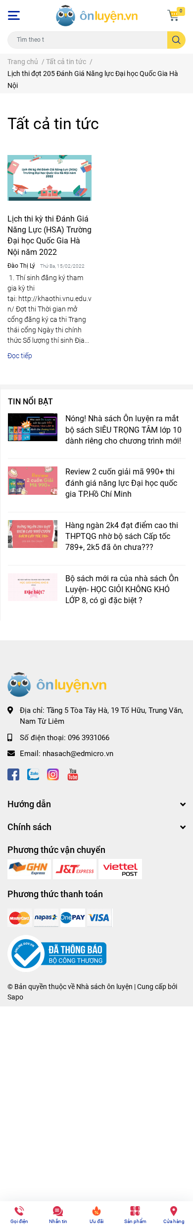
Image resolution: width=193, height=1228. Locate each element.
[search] (176, 40)
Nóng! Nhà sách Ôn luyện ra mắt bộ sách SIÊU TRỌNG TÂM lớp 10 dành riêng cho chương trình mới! (123, 430)
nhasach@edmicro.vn (78, 753)
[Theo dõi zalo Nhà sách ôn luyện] (33, 774)
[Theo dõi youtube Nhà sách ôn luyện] (73, 774)
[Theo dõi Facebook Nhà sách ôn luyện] (13, 774)
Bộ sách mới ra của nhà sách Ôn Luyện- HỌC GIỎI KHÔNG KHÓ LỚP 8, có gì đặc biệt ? (122, 590)
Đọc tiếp (19, 356)
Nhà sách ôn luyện (104, 987)
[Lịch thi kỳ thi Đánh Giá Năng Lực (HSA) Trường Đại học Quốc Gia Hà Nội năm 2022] (49, 178)
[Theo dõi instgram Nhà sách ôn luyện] (53, 774)
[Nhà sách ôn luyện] (30, 868)
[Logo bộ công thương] (56, 953)
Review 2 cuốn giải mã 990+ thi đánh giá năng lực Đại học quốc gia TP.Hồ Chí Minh (121, 483)
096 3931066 (88, 737)
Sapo (15, 997)
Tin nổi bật (30, 401)
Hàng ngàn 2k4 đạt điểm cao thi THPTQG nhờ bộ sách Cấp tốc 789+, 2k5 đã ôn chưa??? (121, 536)
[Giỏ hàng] (173, 15)
